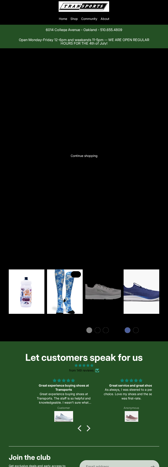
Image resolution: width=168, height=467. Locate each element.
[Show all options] (112, 330)
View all (19, 248)
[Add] (38, 307)
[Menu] (5, 7)
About (105, 19)
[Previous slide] (52, 292)
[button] (81, 428)
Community (89, 19)
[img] (84, 365)
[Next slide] (78, 292)
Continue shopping (84, 156)
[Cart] (163, 6)
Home (63, 19)
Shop (74, 19)
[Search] (14, 6)
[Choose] (76, 307)
